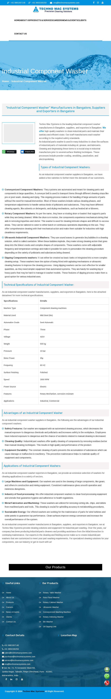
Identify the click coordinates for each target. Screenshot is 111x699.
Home (17, 20)
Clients (82, 20)
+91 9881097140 (18, 3)
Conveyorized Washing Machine (57, 612)
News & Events (70, 20)
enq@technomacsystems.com (66, 3)
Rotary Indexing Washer (53, 617)
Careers (57, 20)
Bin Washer (48, 622)
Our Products (55, 567)
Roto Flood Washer (51, 597)
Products (10, 602)
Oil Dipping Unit (49, 626)
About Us (25, 20)
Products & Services (41, 20)
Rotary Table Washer (52, 593)
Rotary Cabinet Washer (53, 602)
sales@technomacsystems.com (18, 653)
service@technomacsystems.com (18, 660)
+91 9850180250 (39, 3)
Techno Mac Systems (33, 691)
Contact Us (20, 34)
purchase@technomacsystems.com (19, 657)
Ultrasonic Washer (51, 607)
